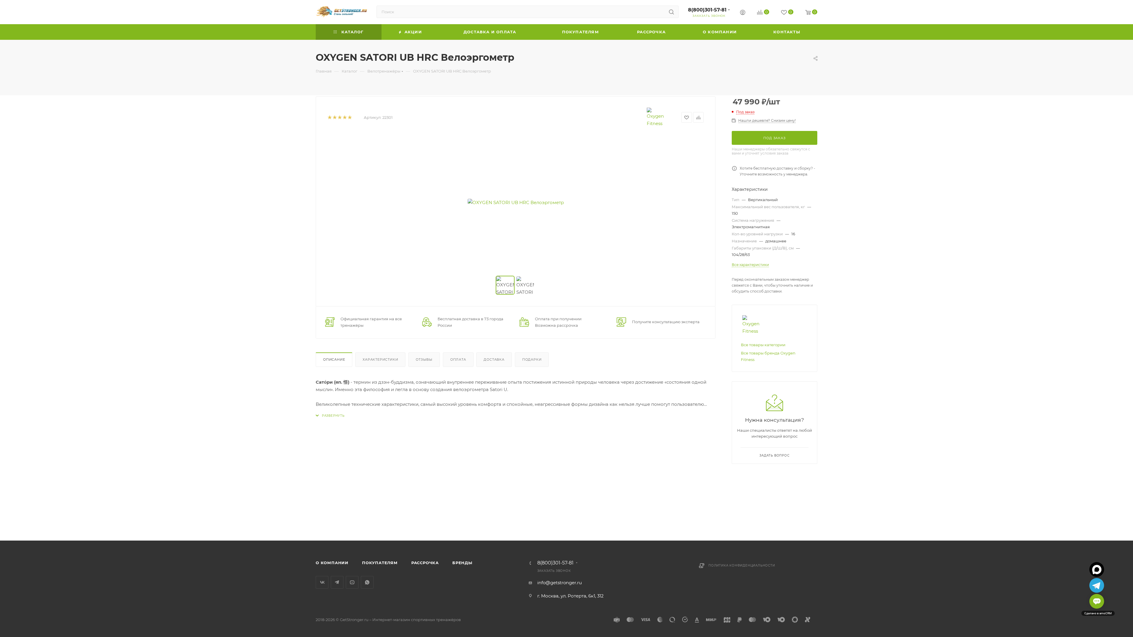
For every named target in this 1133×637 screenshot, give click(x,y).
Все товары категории (763, 344)
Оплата (458, 359)
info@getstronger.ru (559, 582)
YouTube (352, 582)
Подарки (532, 359)
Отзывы (424, 359)
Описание (334, 359)
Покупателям (380, 562)
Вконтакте (322, 582)
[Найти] (671, 12)
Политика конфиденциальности (741, 565)
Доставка (494, 359)
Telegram (337, 582)
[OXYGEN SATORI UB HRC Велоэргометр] (515, 202)
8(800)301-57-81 (707, 10)
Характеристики (380, 359)
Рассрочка (425, 562)
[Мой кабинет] (742, 13)
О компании (332, 562)
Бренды (462, 562)
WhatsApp (367, 582)
